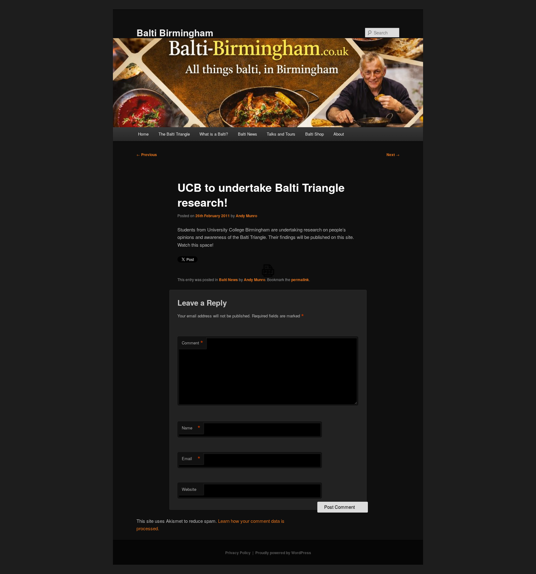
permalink (300, 279)
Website (189, 489)
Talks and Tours (281, 134)
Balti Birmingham (174, 32)
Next (393, 154)
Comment (192, 343)
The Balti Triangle (174, 134)
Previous (146, 154)
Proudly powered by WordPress (283, 552)
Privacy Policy (238, 552)
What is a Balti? (213, 134)
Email (191, 459)
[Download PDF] (268, 270)
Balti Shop (314, 134)
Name (191, 428)
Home (143, 134)
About (338, 134)
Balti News (247, 134)
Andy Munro (246, 215)
